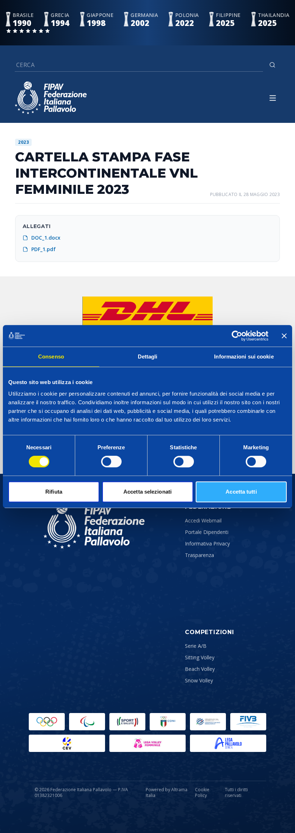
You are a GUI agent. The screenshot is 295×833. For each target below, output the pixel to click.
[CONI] (168, 721)
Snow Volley (199, 680)
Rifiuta (53, 492)
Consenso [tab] (51, 356)
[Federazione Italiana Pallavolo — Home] (51, 97)
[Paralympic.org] (87, 721)
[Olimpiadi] (47, 721)
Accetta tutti (241, 492)
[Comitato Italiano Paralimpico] (208, 721)
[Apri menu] (272, 98)
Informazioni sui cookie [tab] (243, 356)
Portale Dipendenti (206, 532)
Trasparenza (199, 555)
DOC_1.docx (45, 237)
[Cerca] (272, 65)
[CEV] (67, 743)
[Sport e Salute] (127, 721)
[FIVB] (248, 721)
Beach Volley (200, 668)
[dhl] (147, 311)
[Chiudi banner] (284, 335)
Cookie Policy (202, 792)
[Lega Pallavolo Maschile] (228, 743)
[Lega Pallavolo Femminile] (147, 743)
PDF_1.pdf (43, 249)
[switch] (111, 461)
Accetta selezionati (147, 492)
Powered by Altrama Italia (166, 792)
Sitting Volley (199, 657)
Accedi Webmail (203, 520)
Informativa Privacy (207, 543)
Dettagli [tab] (148, 356)
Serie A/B (195, 645)
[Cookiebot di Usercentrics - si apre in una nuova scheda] (236, 335)
